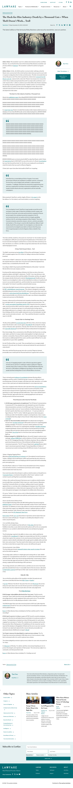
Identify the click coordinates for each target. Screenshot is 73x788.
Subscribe (43, 2)
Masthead (66, 773)
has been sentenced (18, 422)
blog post (7, 646)
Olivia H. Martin (43, 712)
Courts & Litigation (8, 704)
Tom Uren (5, 25)
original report (6, 605)
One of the (15, 432)
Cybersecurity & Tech (7, 12)
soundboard (14, 536)
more (4, 611)
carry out (16, 515)
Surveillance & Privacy (8, 735)
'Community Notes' (8, 475)
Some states (6, 515)
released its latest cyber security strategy (29, 549)
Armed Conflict (7, 697)
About (64, 6)
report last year (9, 110)
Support (53, 2)
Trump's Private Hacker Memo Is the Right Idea (32, 708)
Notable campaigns (41, 426)
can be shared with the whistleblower (19, 293)
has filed (21, 252)
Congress (6, 701)
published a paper (7, 504)
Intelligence (6, 728)
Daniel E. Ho (44, 710)
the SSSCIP (29, 324)
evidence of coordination (21, 377)
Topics (20, 6)
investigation (42, 161)
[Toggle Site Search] (70, 6)
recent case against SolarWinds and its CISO (17, 304)
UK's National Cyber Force (20, 512)
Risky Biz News (26, 591)
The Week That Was (52, 755)
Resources (56, 6)
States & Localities (8, 732)
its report (34, 197)
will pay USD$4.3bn (16, 438)
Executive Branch (7, 719)
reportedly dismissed (10, 328)
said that (36, 444)
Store (61, 2)
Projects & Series (45, 6)
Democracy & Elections (9, 716)
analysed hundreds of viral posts (17, 456)
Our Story (66, 770)
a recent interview (21, 323)
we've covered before (40, 386)
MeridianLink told (30, 278)
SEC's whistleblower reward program (14, 289)
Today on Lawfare (40, 755)
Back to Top (67, 664)
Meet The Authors (62, 71)
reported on (8, 161)
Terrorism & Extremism (9, 738)
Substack (15, 65)
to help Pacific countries (9, 569)
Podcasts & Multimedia (31, 6)
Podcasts (38, 773)
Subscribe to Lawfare (63, 76)
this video (31, 525)
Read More (14, 677)
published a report (14, 97)
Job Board (52, 770)
